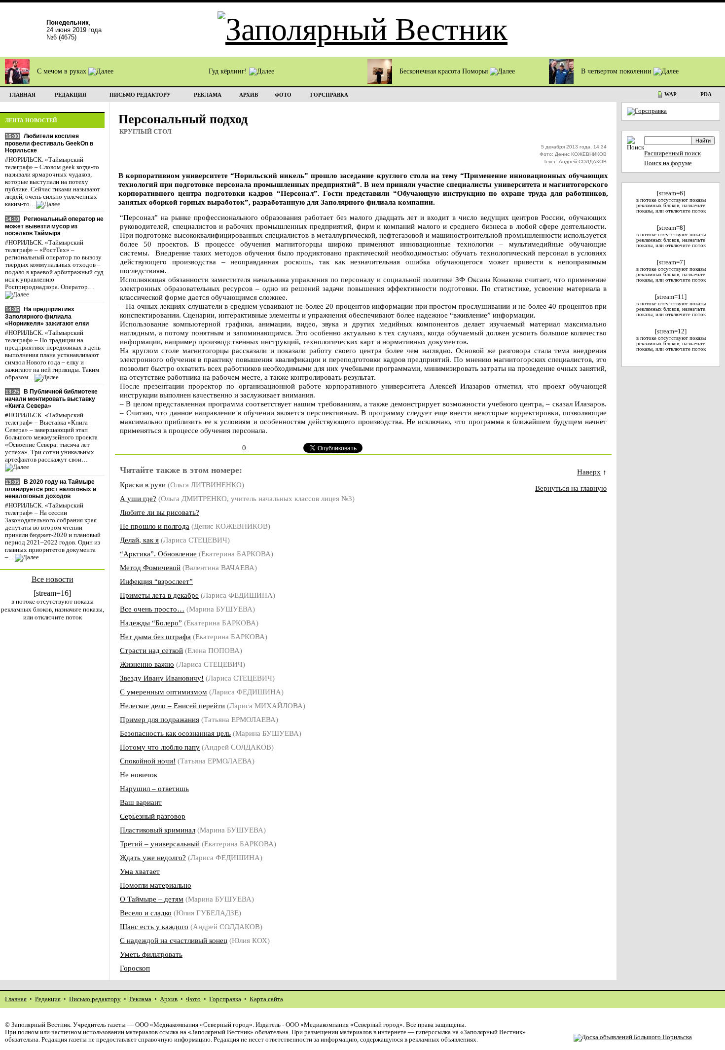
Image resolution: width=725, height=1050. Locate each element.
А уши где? (138, 498)
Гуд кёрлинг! (229, 71)
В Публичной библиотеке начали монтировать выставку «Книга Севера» (51, 398)
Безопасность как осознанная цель (175, 733)
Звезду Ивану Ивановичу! (162, 678)
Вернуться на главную (571, 488)
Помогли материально (155, 885)
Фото (193, 999)
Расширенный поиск (672, 153)
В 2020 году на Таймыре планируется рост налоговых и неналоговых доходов (50, 489)
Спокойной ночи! (148, 761)
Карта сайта (266, 999)
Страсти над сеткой (151, 650)
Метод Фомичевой (150, 567)
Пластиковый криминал (157, 830)
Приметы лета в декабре (159, 595)
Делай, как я (139, 540)
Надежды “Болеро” (151, 622)
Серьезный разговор (152, 816)
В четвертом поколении (617, 71)
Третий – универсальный (160, 843)
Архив (169, 999)
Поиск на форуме (668, 163)
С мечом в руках (62, 71)
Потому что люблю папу (160, 747)
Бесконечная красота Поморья (444, 71)
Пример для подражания (159, 719)
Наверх (589, 472)
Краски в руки (143, 484)
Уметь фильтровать (151, 954)
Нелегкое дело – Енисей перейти (172, 705)
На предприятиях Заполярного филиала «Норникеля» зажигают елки (47, 316)
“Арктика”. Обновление (158, 553)
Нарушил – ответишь (154, 788)
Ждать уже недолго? (153, 857)
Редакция (48, 999)
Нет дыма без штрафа (155, 636)
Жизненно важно (147, 664)
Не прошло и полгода (154, 526)
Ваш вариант (141, 802)
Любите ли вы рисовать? (159, 512)
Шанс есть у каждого (154, 926)
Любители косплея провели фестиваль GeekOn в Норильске (49, 143)
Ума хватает (140, 871)
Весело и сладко (146, 912)
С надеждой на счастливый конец (173, 940)
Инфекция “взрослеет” (156, 581)
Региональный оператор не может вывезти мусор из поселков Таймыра (54, 226)
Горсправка (225, 999)
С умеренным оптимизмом (163, 692)
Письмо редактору (95, 999)
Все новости (52, 579)
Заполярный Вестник (40, 1024)
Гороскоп (135, 968)
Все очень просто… (152, 609)
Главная (16, 999)
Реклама (140, 999)
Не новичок (138, 774)
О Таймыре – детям (151, 899)
